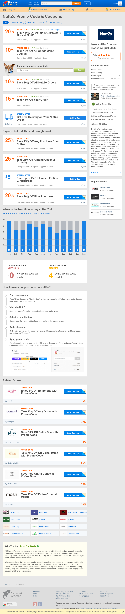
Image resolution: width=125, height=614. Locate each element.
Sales (91, 9)
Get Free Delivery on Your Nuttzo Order (37, 118)
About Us (36, 591)
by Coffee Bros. (11, 484)
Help (35, 596)
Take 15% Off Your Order (32, 99)
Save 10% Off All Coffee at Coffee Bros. (37, 475)
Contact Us (82, 591)
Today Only (104, 596)
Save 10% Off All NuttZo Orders (36, 82)
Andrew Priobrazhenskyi (110, 96)
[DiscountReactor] (11, 3)
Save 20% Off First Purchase (35, 196)
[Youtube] (35, 604)
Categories (11, 9)
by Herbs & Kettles (12, 463)
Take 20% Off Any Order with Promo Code (39, 413)
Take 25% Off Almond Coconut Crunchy (36, 161)
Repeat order (55, 22)
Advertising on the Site (64, 591)
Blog (87, 3)
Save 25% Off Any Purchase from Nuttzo (38, 143)
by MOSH (9, 504)
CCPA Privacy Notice (63, 596)
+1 (85, 40)
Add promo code (62, 598)
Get (79, 70)
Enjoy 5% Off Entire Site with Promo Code (39, 392)
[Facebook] (40, 604)
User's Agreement (86, 608)
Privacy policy (99, 608)
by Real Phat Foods (12, 442)
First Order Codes (40, 9)
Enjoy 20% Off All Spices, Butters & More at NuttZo (39, 34)
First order (41, 22)
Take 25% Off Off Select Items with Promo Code (39, 454)
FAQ (35, 594)
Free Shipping (68, 9)
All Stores (103, 591)
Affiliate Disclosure (111, 608)
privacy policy (111, 612)
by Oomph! (9, 422)
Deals (29, 22)
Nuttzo (94, 172)
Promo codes (17, 22)
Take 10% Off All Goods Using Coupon (35, 52)
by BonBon (9, 401)
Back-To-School (116, 9)
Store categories (106, 594)
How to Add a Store (85, 594)
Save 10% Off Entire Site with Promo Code (39, 433)
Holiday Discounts (62, 594)
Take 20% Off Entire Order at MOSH (39, 496)
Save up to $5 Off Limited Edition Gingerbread (37, 179)
